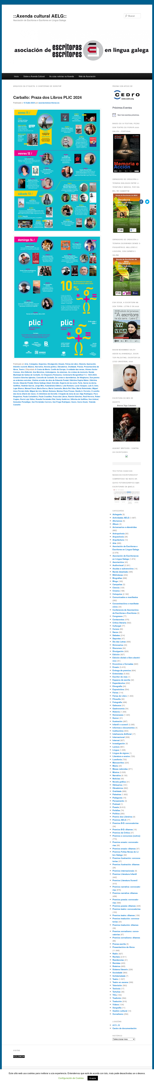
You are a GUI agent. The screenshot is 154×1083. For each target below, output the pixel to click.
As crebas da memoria (78, 372)
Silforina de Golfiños (79, 399)
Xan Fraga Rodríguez (61, 402)
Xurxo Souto (82, 402)
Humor (115, 718)
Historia (82, 364)
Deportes (43, 364)
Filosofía (116, 699)
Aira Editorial (26, 372)
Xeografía (116, 1007)
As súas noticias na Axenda (61, 76)
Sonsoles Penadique (22, 402)
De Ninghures (83, 377)
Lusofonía (117, 759)
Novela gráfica (50, 366)
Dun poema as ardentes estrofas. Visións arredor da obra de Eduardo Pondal (56, 379)
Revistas (116, 963)
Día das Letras (119, 641)
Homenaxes (117, 714)
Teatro (21, 369)
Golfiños (16, 385)
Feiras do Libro (71, 364)
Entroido (55, 383)
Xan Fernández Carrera (42, 402)
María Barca (42, 388)
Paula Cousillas (45, 396)
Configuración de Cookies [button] (71, 1078)
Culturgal (116, 625)
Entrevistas (117, 673)
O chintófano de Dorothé (47, 393)
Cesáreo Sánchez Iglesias (24, 377)
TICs (114, 994)
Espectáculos (118, 683)
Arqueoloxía (118, 536)
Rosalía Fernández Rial (45, 399)
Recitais (116, 956)
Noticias (116, 778)
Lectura (115, 746)
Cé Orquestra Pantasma (51, 374)
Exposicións (118, 689)
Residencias (118, 959)
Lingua (115, 749)
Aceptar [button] (92, 1078)
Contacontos (118, 619)
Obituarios (117, 784)
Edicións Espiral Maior (79, 380)
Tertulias (116, 991)
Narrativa (39, 366)
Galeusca (116, 705)
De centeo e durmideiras (65, 377)
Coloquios (33, 364)
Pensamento (118, 800)
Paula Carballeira (30, 396)
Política (116, 813)
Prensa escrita (119, 943)
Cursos (115, 629)
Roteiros (116, 966)
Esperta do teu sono (68, 383)
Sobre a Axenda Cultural (34, 76)
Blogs (115, 581)
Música (31, 366)
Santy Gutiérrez (63, 399)
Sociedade (117, 972)
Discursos (117, 648)
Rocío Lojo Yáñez (27, 399)
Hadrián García (27, 385)
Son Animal (93, 399)
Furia (80, 383)
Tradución (117, 1001)
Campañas (117, 584)
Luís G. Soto (93, 385)
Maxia (115, 765)
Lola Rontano (68, 385)
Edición (116, 654)
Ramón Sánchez (75, 396)
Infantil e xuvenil (20, 366)
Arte (26, 364)
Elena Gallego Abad (42, 383)
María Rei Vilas (69, 388)
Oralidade (72, 366)
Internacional (118, 737)
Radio (115, 953)
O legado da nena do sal (68, 393)
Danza (115, 632)
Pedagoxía (117, 797)
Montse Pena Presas (65, 391)
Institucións (117, 730)
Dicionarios (117, 644)
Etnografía (117, 686)
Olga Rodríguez (86, 393)
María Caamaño (55, 388)
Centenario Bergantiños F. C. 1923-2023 (80, 374)
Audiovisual (118, 565)
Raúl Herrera (88, 396)
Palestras (116, 794)
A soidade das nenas (75, 369)
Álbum (115, 524)
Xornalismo (117, 1014)
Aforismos (117, 520)
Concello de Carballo (45, 377)
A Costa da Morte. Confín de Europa (50, 369)
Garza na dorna (89, 383)
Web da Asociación (87, 76)
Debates (116, 635)
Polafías (116, 810)
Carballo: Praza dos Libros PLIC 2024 (47, 97)
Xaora (73, 402)
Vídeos (115, 1004)
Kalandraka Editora (53, 385)
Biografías (117, 578)
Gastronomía (118, 708)
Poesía (80, 366)
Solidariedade (118, 975)
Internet (116, 740)
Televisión (117, 985)
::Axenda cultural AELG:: (40, 16)
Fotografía (117, 702)
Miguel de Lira (36, 391)
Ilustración (91, 364)
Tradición (116, 998)
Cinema (116, 590)
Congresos (117, 616)
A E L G (116, 1025)
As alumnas (62, 372)
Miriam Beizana (49, 391)
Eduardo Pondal (26, 383)
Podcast (116, 804)
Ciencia (115, 587)
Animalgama (50, 372)
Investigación (118, 743)
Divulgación (53, 364)
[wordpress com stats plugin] (19, 1057)
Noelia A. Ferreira (82, 391)
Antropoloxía (118, 533)
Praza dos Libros (60, 396)
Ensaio (61, 364)
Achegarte (117, 514)
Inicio (16, 76)
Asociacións (118, 562)
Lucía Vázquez (81, 385)
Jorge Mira (39, 385)
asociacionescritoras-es (48, 102)
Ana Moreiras (38, 372)
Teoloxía (116, 988)
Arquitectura (118, 539)
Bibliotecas (117, 574)
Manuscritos (118, 762)
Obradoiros (62, 366)
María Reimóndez (84, 388)
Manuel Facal (30, 388)
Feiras (115, 692)
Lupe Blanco (18, 388)
